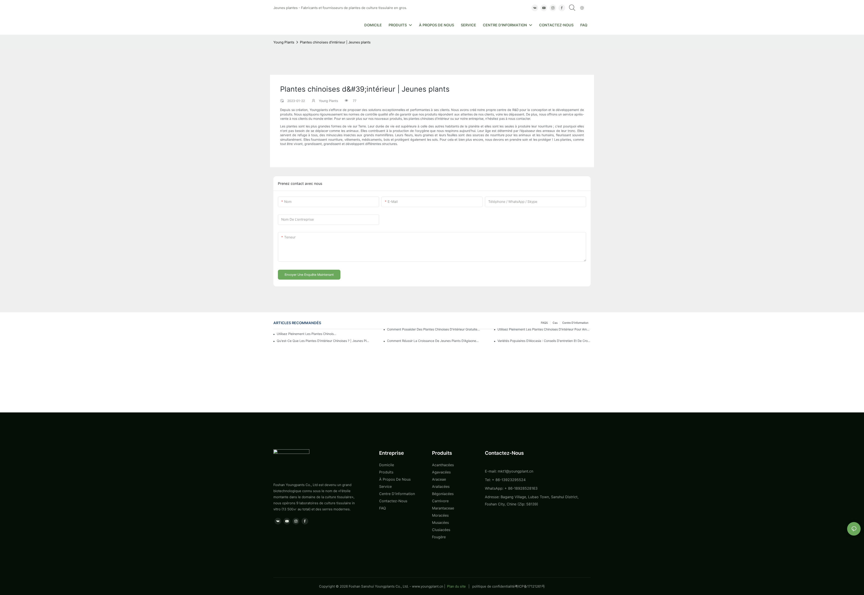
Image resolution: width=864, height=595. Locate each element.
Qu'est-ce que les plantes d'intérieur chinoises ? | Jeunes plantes (323, 341)
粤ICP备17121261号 (530, 586)
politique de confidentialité (493, 586)
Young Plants (283, 42)
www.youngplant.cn (427, 586)
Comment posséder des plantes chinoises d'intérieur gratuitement (433, 329)
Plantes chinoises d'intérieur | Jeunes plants (335, 42)
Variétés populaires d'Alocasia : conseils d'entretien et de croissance (544, 341)
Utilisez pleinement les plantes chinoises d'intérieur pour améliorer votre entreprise (306, 334)
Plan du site (456, 586)
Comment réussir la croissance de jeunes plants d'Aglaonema (433, 341)
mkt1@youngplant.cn (515, 471)
